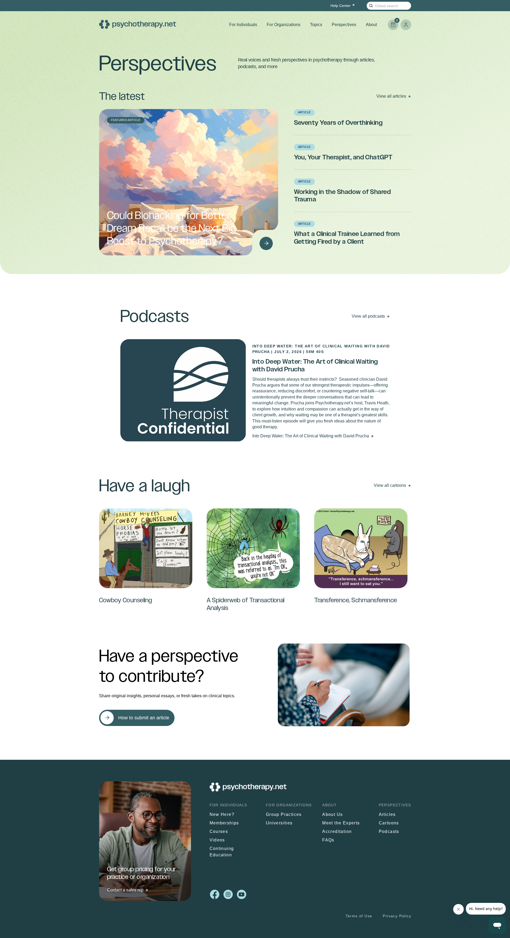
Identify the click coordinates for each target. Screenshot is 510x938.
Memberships (224, 823)
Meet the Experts (341, 823)
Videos (217, 840)
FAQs (328, 840)
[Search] (371, 5)
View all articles (391, 96)
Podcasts (389, 831)
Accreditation (337, 831)
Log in (406, 24)
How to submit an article (143, 717)
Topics (316, 24)
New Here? (222, 814)
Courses (219, 831)
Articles (387, 814)
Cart (393, 22)
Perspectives (344, 24)
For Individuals (243, 24)
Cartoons (389, 823)
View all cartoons (390, 485)
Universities (279, 823)
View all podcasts (368, 316)
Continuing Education (222, 851)
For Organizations (283, 24)
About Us (332, 814)
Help (340, 5)
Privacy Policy (397, 916)
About (371, 24)
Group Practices (284, 814)
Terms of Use (358, 916)
